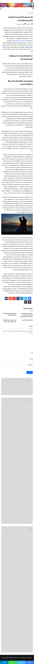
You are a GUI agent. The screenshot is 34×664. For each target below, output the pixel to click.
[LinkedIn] (22, 298)
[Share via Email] (29, 302)
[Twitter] (25, 298)
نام (32, 352)
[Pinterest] (14, 298)
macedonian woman (18, 41)
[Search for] (33, 9)
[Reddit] (10, 298)
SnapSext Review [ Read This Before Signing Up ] (9, 314)
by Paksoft (29, 657)
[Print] (25, 302)
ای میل (31, 359)
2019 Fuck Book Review (27, 320)
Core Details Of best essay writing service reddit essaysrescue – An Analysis (26, 315)
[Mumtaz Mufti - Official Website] (17, 5)
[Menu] (1, 9)
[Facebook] (29, 298)
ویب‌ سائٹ (30, 365)
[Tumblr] (18, 298)
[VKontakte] (6, 298)
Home (30, 13)
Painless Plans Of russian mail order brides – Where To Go (9, 320)
